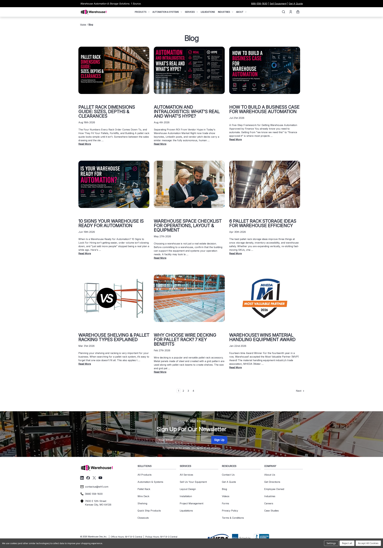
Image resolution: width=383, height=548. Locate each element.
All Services (186, 474)
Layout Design (188, 489)
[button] (218, 537)
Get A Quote (296, 3)
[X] (94, 478)
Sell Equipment (278, 3)
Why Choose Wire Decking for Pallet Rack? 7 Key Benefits (185, 339)
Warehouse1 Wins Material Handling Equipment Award (262, 337)
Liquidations (208, 12)
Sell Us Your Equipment (193, 481)
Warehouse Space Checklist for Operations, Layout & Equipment (188, 225)
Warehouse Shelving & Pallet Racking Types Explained (113, 337)
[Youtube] (100, 478)
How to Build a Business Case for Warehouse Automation (264, 109)
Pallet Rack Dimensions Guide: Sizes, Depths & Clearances (106, 111)
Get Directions (272, 481)
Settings (331, 543)
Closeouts (143, 517)
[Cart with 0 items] (297, 12)
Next (299, 390)
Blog (224, 489)
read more (84, 143)
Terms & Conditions (233, 517)
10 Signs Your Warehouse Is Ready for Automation (111, 223)
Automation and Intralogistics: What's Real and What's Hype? (187, 111)
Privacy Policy (230, 510)
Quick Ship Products (149, 510)
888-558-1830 (259, 3)
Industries (224, 12)
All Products (144, 474)
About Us (269, 474)
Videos (225, 496)
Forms (225, 503)
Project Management (191, 503)
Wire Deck (143, 496)
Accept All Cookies (368, 543)
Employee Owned (274, 489)
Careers (268, 503)
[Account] (290, 12)
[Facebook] (88, 478)
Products (140, 12)
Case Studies (271, 510)
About (239, 12)
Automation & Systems (165, 12)
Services (190, 12)
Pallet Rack (143, 489)
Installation (186, 496)
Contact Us (228, 474)
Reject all (347, 543)
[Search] (283, 12)
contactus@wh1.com (96, 486)
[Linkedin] (82, 478)
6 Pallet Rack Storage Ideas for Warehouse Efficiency (262, 223)
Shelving (142, 503)
